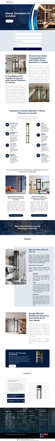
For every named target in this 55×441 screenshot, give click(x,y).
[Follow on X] (43, 434)
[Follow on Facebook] (41, 434)
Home (30, 2)
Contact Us (45, 2)
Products (39, 2)
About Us (34, 2)
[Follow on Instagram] (45, 434)
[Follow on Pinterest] (47, 434)
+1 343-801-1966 (32, 417)
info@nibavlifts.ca (32, 422)
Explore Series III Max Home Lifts (39, 215)
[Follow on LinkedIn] (41, 436)
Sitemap (41, 424)
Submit (27, 49)
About (41, 415)
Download (12, 366)
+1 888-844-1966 (32, 413)
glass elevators (40, 275)
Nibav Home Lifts (34, 324)
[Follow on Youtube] (43, 436)
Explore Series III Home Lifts (15, 215)
